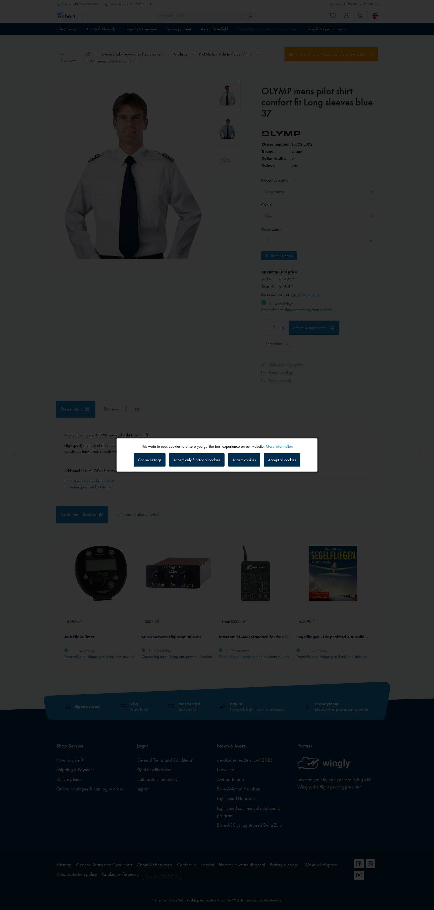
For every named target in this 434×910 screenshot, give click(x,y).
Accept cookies (244, 460)
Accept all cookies (282, 460)
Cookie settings (149, 460)
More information (279, 446)
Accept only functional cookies (196, 460)
